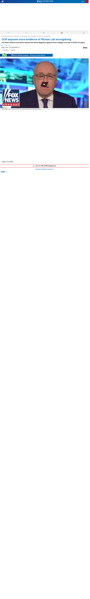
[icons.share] (87, 1)
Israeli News (16, 36)
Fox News (6, 50)
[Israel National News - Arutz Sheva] (45, 1)
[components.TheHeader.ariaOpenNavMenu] (14, 1)
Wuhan (13, 50)
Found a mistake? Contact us (44, 169)
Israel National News (7, 36)
